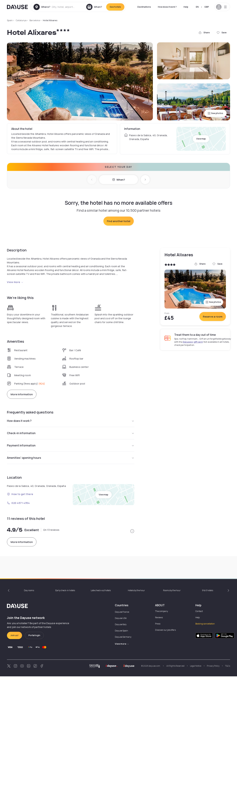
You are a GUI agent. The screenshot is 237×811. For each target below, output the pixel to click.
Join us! (14, 635)
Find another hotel (118, 221)
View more (13, 282)
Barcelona (34, 20)
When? (120, 179)
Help (186, 6)
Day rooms (29, 590)
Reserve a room (212, 316)
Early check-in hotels (65, 590)
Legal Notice (195, 665)
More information (22, 394)
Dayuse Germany (123, 636)
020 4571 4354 (20, 503)
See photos (217, 113)
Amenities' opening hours (24, 458)
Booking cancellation (205, 623)
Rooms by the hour (172, 590)
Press (157, 623)
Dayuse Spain (121, 630)
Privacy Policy (213, 665)
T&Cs (227, 665)
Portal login (34, 635)
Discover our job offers (165, 629)
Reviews (159, 617)
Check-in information (21, 433)
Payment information (21, 445)
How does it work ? (167, 6)
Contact (199, 611)
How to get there (22, 494)
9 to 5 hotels (207, 590)
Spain (10, 20)
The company (161, 611)
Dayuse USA (121, 618)
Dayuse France (122, 611)
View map (201, 138)
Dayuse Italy (120, 624)
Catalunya (21, 20)
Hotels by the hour (136, 590)
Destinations (144, 6)
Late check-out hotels (101, 590)
